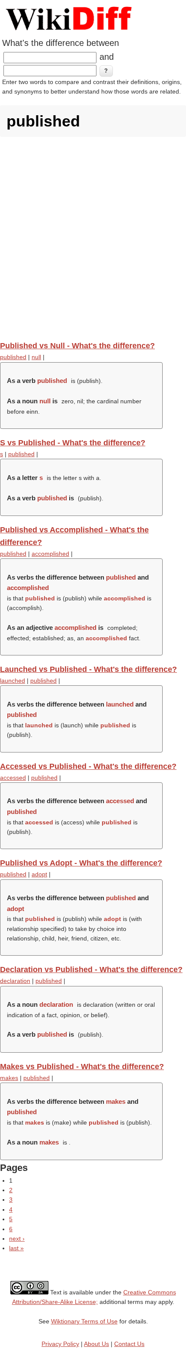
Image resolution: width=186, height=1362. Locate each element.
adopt (39, 874)
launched (12, 680)
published (13, 356)
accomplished (50, 553)
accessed (13, 777)
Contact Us (129, 1343)
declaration (15, 980)
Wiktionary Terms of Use (84, 1321)
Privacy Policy (60, 1343)
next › (17, 1238)
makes (9, 1077)
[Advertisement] (93, 239)
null (36, 356)
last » (16, 1248)
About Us (96, 1343)
